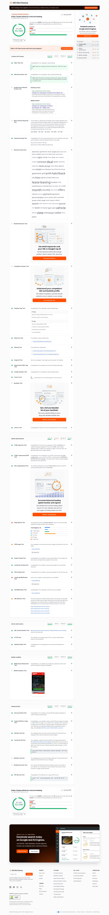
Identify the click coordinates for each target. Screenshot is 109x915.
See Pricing (34, 851)
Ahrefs (94, 873)
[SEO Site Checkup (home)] (18, 3)
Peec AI (94, 875)
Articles (41, 878)
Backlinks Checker (58, 875)
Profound (94, 878)
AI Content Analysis (58, 873)
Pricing (40, 875)
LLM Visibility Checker (59, 886)
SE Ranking (95, 881)
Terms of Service (81, 911)
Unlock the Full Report (91, 7)
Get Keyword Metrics (49, 258)
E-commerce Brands (78, 875)
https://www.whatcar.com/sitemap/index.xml (45, 351)
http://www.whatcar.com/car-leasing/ (40, 608)
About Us (41, 886)
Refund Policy (96, 911)
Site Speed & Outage (59, 889)
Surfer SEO (95, 886)
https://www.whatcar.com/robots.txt (42, 341)
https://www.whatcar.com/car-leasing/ (40, 613)
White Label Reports (59, 897)
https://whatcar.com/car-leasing (58, 630)
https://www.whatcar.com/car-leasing (26, 16)
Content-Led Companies (79, 873)
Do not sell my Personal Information (68, 911)
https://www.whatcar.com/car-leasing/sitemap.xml (46, 354)
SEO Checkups (42, 891)
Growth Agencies (77, 878)
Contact (41, 894)
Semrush (94, 883)
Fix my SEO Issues (67, 48)
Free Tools (41, 873)
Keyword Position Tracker (60, 881)
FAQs (40, 888)
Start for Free (87, 36)
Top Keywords (57, 894)
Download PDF (67, 14)
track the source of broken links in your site (52, 728)
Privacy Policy (89, 911)
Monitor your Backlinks (49, 419)
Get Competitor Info (49, 300)
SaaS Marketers (77, 881)
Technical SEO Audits (59, 891)
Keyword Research (58, 883)
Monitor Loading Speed (49, 514)
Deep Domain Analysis (59, 878)
